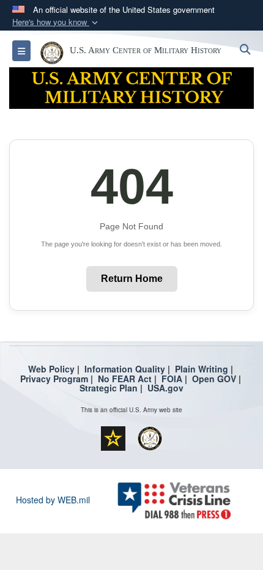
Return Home (132, 278)
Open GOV (214, 378)
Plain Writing (201, 369)
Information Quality (124, 369)
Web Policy (51, 369)
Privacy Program (54, 378)
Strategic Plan (109, 388)
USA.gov (165, 388)
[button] (56, 22)
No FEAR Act (125, 378)
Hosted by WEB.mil (53, 500)
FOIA (171, 378)
